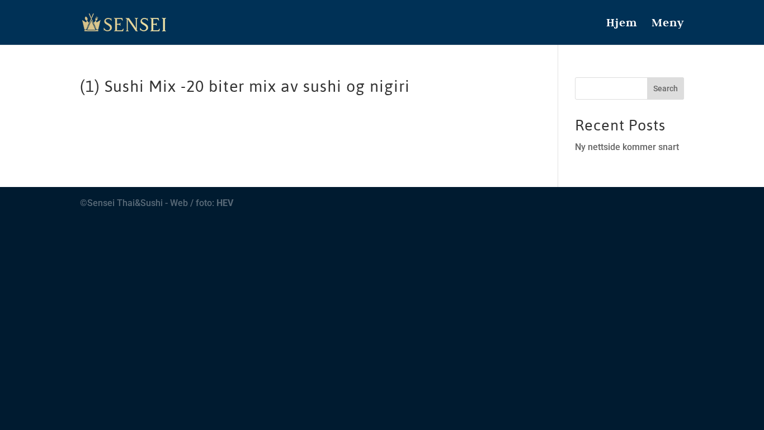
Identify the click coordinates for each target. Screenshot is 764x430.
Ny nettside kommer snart (627, 147)
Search (665, 88)
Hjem (621, 24)
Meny (668, 24)
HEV (224, 203)
